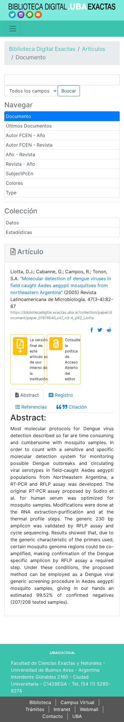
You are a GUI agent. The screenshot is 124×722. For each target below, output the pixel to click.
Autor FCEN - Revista (29, 145)
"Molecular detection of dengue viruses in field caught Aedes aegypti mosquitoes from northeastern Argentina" (60, 285)
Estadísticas (19, 232)
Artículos (93, 48)
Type (11, 192)
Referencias (33, 407)
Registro (63, 395)
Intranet (62, 709)
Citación (77, 407)
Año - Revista (20, 154)
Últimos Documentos (29, 126)
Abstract (29, 395)
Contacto (52, 716)
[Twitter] (99, 330)
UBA (77, 716)
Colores (14, 183)
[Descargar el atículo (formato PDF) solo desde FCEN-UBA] (20, 346)
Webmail (89, 709)
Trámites (34, 709)
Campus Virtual (77, 702)
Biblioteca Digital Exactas (42, 48)
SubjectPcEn (19, 173)
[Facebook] (91, 330)
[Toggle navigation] (13, 28)
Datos (12, 223)
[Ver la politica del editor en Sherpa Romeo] (56, 343)
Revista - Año (20, 164)
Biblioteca (40, 702)
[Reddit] (109, 330)
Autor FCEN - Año (25, 135)
